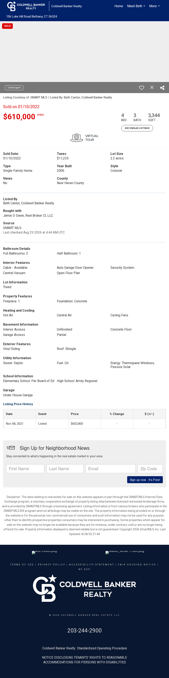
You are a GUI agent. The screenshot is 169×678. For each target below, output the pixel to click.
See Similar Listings (137, 128)
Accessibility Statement (91, 564)
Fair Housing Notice (137, 564)
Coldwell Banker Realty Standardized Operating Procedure (84, 648)
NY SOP (84, 569)
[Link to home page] (28, 6)
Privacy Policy (51, 564)
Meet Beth (136, 8)
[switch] (141, 87)
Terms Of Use (22, 564)
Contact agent (14, 88)
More (155, 8)
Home (118, 6)
